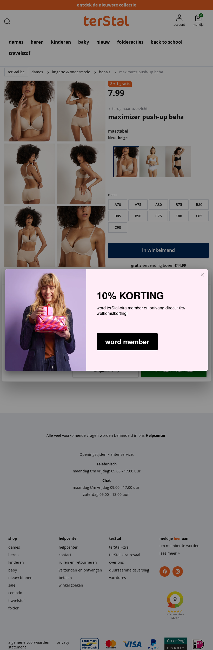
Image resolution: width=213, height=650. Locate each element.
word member (127, 341)
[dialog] (106, 320)
